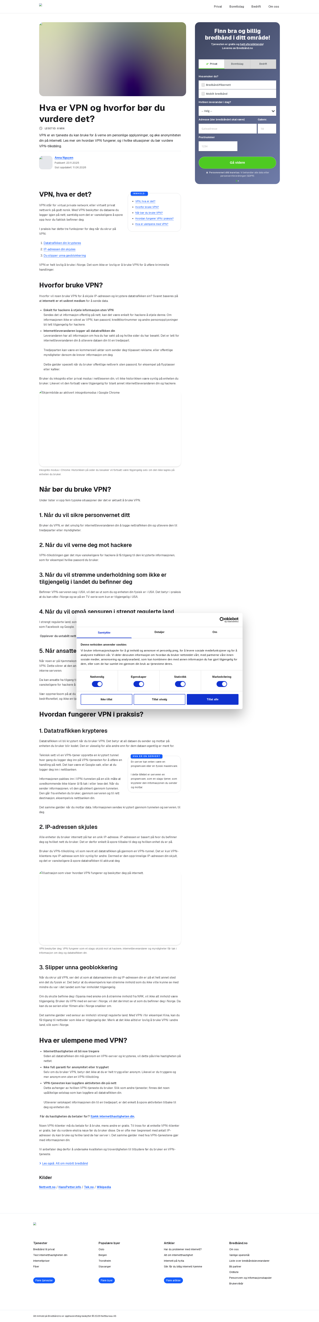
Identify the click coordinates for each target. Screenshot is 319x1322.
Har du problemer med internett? (183, 1249)
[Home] (59, 6)
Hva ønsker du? (208, 76)
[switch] (138, 684)
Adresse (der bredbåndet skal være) (222, 119)
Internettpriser (41, 1260)
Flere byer (107, 1280)
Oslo (101, 1249)
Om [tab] (214, 631)
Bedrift (256, 7)
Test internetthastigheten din (50, 1255)
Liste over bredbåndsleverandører (249, 1260)
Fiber (36, 1266)
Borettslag (236, 7)
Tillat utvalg (159, 699)
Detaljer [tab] (160, 631)
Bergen (103, 1255)
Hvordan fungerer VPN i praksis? (154, 218)
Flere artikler (173, 1280)
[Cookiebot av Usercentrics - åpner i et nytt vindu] (222, 620)
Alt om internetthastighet (178, 1255)
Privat (218, 7)
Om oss (273, 7)
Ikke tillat (106, 699)
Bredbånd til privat (44, 1249)
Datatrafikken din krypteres (62, 243)
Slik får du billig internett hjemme (183, 1266)
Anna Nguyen (64, 158)
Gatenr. (262, 119)
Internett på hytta (174, 1260)
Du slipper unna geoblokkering (65, 255)
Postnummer (207, 137)
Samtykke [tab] (104, 632)
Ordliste (234, 1272)
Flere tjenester (44, 1280)
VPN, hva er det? (145, 201)
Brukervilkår (236, 1283)
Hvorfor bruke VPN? (147, 207)
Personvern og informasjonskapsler (250, 1277)
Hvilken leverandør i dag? (215, 102)
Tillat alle (212, 699)
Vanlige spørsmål (239, 1255)
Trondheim (105, 1260)
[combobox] (228, 129)
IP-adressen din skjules (60, 249)
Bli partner (235, 1266)
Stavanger (105, 1266)
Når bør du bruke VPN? (149, 212)
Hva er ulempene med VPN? (151, 224)
